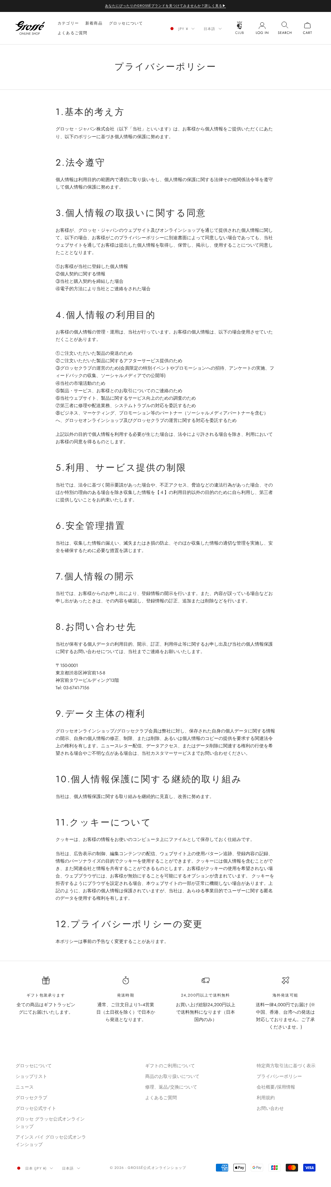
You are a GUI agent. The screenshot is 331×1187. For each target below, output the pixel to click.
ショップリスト (31, 1076)
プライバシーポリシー (279, 1076)
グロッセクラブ (31, 1097)
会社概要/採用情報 (276, 1087)
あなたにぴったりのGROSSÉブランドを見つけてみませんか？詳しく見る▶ (165, 5)
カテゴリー (68, 23)
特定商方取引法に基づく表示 (286, 1065)
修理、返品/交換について (171, 1087)
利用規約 (266, 1097)
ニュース (25, 1087)
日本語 (209, 28)
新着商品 (93, 23)
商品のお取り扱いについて (172, 1076)
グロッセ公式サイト (36, 1108)
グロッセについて (126, 23)
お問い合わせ (270, 1108)
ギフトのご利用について (170, 1065)
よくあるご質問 (72, 33)
